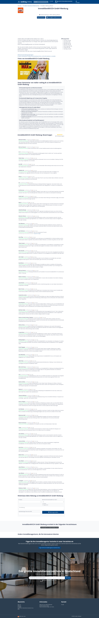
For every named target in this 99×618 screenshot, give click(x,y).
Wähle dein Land (22, 616)
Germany (20, 5)
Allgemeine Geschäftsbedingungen (45, 604)
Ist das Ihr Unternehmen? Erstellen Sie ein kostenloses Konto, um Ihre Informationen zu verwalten (37, 56)
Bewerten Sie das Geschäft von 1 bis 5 (49, 499)
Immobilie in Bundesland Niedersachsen (31, 5)
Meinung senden (53, 512)
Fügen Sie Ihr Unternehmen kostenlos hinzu (63, 2)
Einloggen (78, 2)
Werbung (19, 605)
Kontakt (62, 604)
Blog (18, 609)
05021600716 (42, 17)
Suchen (68, 577)
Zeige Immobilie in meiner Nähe (50, 580)
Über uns (19, 604)
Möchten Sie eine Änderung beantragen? (25, 54)
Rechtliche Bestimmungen (44, 605)
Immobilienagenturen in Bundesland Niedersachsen (49, 527)
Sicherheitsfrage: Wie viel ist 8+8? (25, 511)
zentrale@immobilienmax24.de (54, 17)
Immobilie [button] (51, 1)
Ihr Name (20, 499)
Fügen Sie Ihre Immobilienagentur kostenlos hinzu (49, 547)
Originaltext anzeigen (37, 233)
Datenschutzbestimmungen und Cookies (46, 606)
